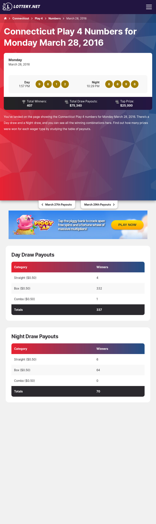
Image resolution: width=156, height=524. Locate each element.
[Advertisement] (78, 160)
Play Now (127, 225)
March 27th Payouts (58, 204)
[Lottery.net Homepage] (5, 18)
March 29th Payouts (97, 204)
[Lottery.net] (21, 9)
